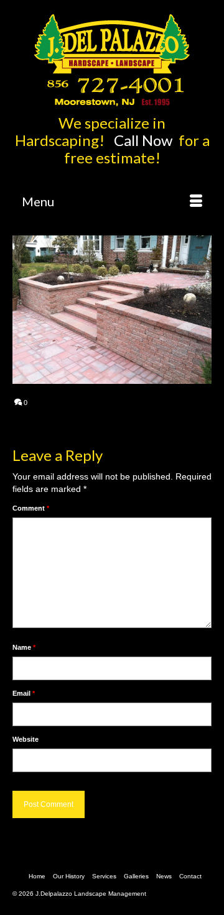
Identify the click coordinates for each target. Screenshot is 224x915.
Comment (30, 508)
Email (23, 693)
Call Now (144, 140)
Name (23, 647)
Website (25, 739)
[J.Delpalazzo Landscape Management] (112, 60)
